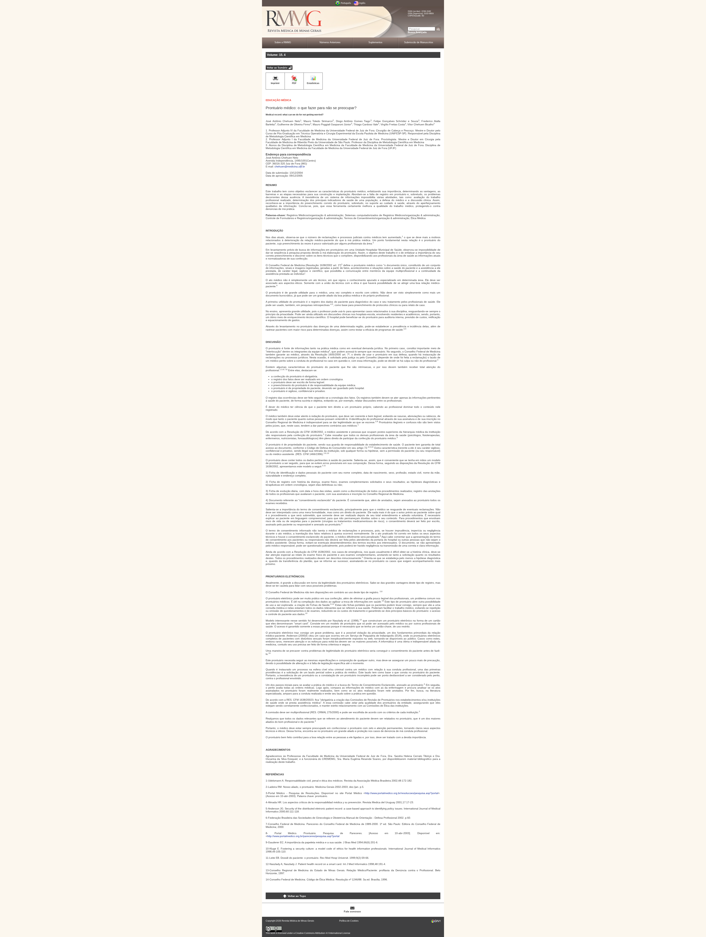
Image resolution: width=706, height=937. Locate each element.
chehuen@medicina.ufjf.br (289, 166)
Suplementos (375, 42)
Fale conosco (352, 911)
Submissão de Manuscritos (418, 42)
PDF (294, 83)
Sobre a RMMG (282, 42)
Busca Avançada (417, 32)
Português (346, 3)
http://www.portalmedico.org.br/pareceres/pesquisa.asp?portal (303, 836)
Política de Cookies (349, 921)
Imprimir (275, 83)
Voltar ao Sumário (277, 67)
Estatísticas (313, 83)
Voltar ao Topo (297, 896)
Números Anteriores (330, 42)
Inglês (362, 3)
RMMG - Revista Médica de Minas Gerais (294, 22)
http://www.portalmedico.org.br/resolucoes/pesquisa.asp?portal (401, 793)
